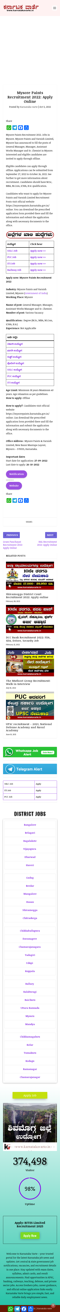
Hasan (30, 902)
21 (53, 1146)
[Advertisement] (30, 47)
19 (49, 1146)
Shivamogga (29, 910)
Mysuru (29, 1016)
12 (31, 1146)
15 (39, 1146)
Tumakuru (30, 1052)
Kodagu (29, 1061)
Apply (38, 783)
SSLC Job (8, 783)
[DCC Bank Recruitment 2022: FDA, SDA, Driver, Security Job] (30, 619)
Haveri (30, 865)
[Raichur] (30, 1150)
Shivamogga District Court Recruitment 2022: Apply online (27, 595)
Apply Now (30, 1235)
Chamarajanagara (30, 946)
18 (46, 1146)
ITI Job (7, 790)
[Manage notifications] (53, 1305)
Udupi (29, 963)
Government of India (36, 293)
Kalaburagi (30, 991)
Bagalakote (30, 840)
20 (51, 1146)
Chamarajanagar (30, 1077)
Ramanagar (30, 1069)
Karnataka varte (29, 106)
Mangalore (30, 893)
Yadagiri (30, 955)
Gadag (30, 877)
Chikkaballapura (30, 930)
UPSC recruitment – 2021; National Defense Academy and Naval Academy (29, 727)
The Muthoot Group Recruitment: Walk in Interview (28, 682)
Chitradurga (30, 918)
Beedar (30, 885)
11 (29, 1146)
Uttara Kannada (30, 1008)
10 (26, 1146)
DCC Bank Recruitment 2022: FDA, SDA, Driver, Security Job (28, 639)
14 (36, 1146)
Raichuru (30, 1000)
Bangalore (30, 824)
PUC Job (8, 796)
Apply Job (29, 1095)
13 (34, 1146)
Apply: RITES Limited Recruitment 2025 (30, 1224)
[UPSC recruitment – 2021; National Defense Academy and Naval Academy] (30, 706)
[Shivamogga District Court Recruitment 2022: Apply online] (30, 576)
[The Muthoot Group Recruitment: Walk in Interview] (30, 662)
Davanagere (30, 938)
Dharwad (29, 857)
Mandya (30, 1024)
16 (41, 1146)
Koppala (30, 971)
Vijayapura (29, 848)
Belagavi (30, 832)
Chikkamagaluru (30, 1036)
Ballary (30, 983)
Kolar (30, 1044)
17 (44, 1146)
